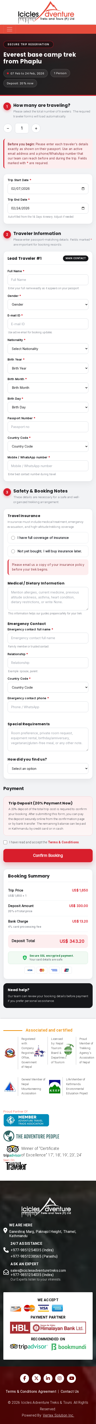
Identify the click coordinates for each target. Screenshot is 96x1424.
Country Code (18, 437)
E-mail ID (14, 315)
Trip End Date (17, 199)
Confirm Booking (48, 855)
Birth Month (16, 379)
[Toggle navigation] (9, 29)
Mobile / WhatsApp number (28, 457)
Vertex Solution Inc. (58, 1415)
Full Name (15, 271)
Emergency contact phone (27, 698)
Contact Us (70, 1392)
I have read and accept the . (44, 842)
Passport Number (20, 418)
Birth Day (14, 398)
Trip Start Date (18, 180)
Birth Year (15, 359)
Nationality (15, 340)
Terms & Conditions (63, 842)
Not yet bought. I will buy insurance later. (49, 551)
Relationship (16, 654)
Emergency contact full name (29, 629)
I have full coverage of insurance (43, 538)
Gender (13, 296)
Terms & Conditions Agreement (31, 1392)
